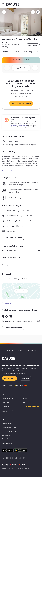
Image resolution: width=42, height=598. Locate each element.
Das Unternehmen (7, 398)
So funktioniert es (9, 251)
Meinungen (5, 402)
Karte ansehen (33, 45)
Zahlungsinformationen (11, 265)
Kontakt (25, 398)
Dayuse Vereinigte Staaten (10, 431)
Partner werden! (9, 378)
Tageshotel (21, 350)
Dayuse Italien (6, 435)
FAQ (37, 52)
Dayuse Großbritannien (9, 427)
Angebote (16, 52)
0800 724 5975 (10, 303)
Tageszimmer (32, 350)
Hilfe (24, 402)
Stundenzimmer (9, 350)
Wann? (22, 68)
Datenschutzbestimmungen (20, 471)
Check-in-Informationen (11, 258)
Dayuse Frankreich (7, 424)
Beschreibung (27, 52)
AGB (34, 471)
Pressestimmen (6, 406)
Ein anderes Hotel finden (21, 103)
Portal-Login (25, 378)
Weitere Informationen (13, 237)
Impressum (5, 471)
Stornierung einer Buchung (31, 406)
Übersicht (5, 52)
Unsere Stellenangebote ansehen (9, 410)
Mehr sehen (7, 171)
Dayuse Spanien (7, 439)
